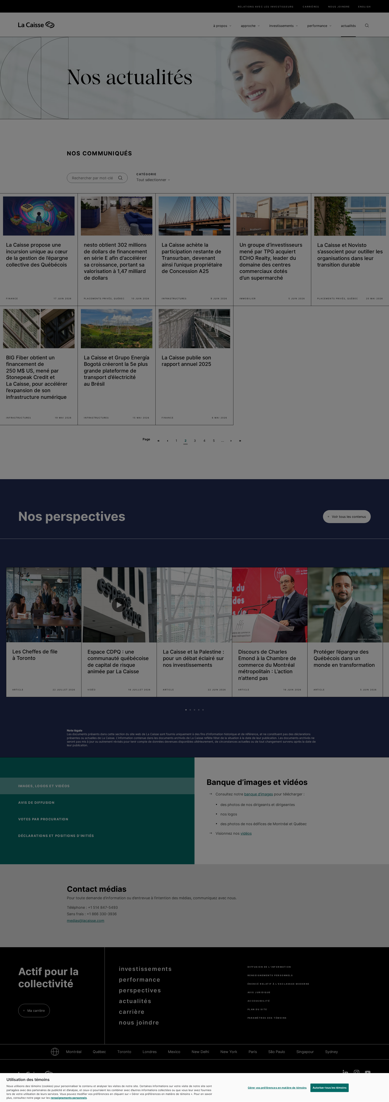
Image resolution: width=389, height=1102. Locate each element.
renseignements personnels (69, 1097)
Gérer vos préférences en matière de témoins (277, 1087)
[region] (194, 1087)
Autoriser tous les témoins (329, 1087)
